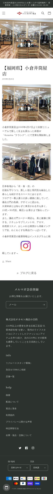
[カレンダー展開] (6, 487)
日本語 (36, 468)
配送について (12, 402)
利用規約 (10, 415)
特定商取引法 (12, 428)
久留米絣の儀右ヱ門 (23, 488)
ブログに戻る (28, 273)
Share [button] (8, 261)
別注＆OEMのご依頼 (16, 370)
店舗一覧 (10, 376)
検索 (8, 395)
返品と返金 (11, 408)
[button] (3, 13)
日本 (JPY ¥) (16, 468)
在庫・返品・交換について (19, 435)
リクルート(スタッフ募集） (19, 363)
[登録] (43, 304)
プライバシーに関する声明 (19, 422)
